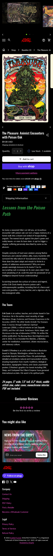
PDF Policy (6, 503)
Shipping (5, 145)
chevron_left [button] (2, 34)
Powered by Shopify (27, 543)
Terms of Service (9, 528)
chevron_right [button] (50, 34)
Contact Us (7, 494)
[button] (26, 34)
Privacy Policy (8, 524)
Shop (13, 50)
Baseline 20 (26, 50)
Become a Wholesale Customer (15, 512)
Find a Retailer (8, 507)
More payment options (26, 173)
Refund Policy (8, 533)
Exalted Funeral (15, 538)
